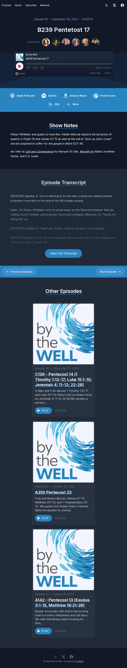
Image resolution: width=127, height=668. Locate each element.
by (87, 151)
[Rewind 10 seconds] (28, 68)
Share (108, 73)
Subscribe (30, 5)
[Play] (19, 66)
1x (35, 68)
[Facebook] (122, 5)
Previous (21, 271)
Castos (80, 661)
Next (108, 271)
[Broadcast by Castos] (20, 73)
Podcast (6, 5)
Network (45, 5)
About (18, 5)
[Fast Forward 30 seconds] (42, 68)
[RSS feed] (106, 5)
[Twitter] (114, 5)
